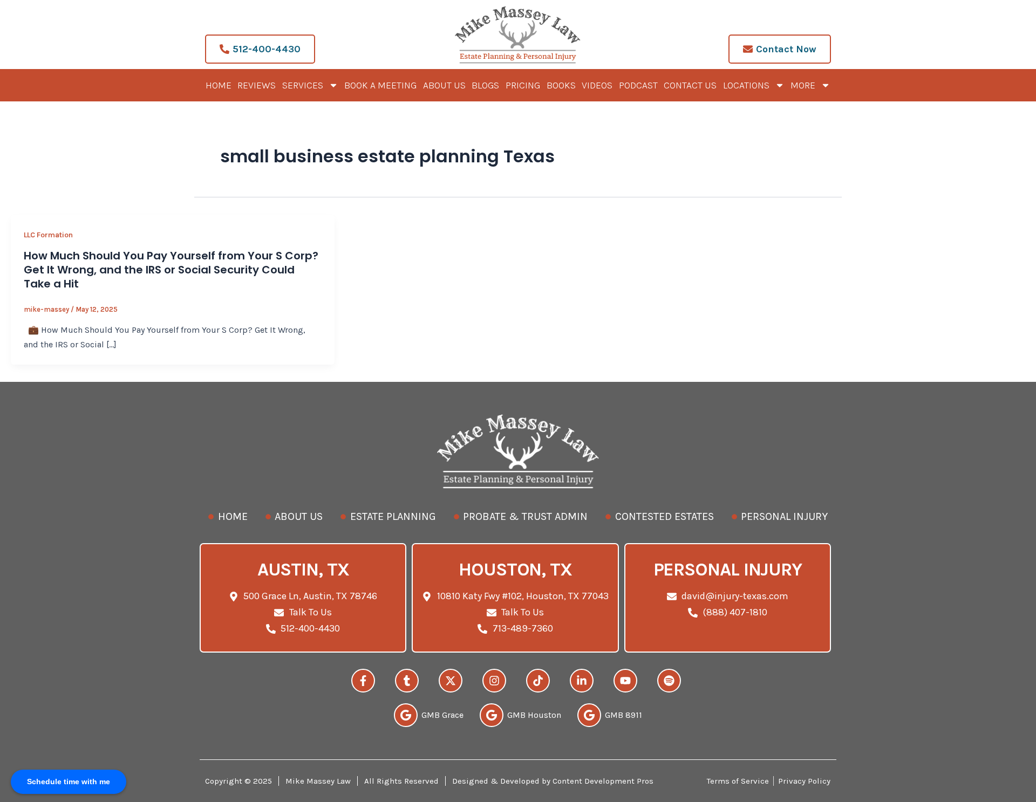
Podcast (638, 85)
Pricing (523, 85)
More (802, 85)
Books (561, 85)
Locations (746, 85)
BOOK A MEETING (380, 85)
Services (302, 85)
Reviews (256, 85)
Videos (597, 85)
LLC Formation (48, 234)
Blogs (485, 85)
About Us (444, 85)
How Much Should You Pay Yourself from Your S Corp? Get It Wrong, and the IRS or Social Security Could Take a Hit (171, 269)
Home (218, 85)
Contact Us (690, 85)
